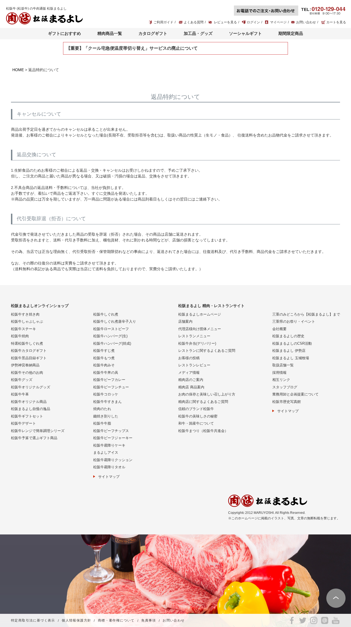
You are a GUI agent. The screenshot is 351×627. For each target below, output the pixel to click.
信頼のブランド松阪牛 (196, 409)
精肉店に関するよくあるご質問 (203, 402)
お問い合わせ (306, 22)
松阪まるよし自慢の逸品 (30, 409)
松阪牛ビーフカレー (109, 380)
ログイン (253, 22)
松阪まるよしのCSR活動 (292, 343)
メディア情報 (189, 372)
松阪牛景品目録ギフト (29, 358)
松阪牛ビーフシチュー (111, 387)
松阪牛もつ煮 (104, 358)
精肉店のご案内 (190, 380)
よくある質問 (193, 22)
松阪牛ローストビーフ (111, 329)
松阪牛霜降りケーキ (109, 445)
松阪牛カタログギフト (29, 351)
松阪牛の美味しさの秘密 (197, 416)
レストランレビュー (194, 365)
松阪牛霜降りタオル (109, 467)
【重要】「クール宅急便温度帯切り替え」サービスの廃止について (132, 48)
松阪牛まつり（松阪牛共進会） (203, 431)
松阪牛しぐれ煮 (105, 314)
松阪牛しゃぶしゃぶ (27, 321)
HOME (18, 70)
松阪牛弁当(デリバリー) (197, 343)
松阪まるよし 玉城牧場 (290, 358)
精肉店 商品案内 (191, 387)
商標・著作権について (116, 621)
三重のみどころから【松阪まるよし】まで (306, 314)
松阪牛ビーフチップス (111, 431)
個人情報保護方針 (76, 621)
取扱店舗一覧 (283, 365)
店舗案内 (185, 321)
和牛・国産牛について (196, 423)
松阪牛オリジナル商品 (29, 402)
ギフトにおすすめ (64, 33)
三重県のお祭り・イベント (293, 321)
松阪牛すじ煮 (104, 351)
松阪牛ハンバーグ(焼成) (112, 343)
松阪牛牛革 (20, 394)
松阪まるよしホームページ (199, 314)
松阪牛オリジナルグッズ (30, 387)
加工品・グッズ (198, 33)
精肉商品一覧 (109, 33)
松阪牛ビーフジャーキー (112, 438)
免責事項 (148, 621)
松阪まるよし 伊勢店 (288, 351)
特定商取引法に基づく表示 (33, 621)
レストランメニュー (194, 336)
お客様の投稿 (189, 358)
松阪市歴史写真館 (286, 402)
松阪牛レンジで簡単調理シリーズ (37, 431)
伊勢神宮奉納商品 (25, 365)
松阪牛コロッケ (105, 394)
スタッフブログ (284, 387)
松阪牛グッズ (21, 380)
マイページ (278, 22)
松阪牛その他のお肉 (27, 372)
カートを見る (336, 22)
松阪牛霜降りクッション (112, 460)
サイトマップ (109, 477)
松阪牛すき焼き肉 (25, 314)
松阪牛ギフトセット (27, 416)
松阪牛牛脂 (102, 423)
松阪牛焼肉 (20, 336)
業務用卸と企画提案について (295, 394)
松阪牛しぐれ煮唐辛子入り (114, 321)
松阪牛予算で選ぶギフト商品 (34, 438)
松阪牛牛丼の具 (105, 372)
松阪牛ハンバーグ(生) (110, 336)
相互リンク (281, 380)
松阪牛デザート (23, 423)
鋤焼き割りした (105, 416)
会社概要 (279, 329)
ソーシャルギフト (245, 33)
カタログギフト (152, 33)
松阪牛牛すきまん (107, 402)
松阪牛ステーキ (23, 329)
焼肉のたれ (102, 409)
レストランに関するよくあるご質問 (206, 351)
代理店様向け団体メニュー (199, 329)
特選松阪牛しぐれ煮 (27, 343)
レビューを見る (225, 22)
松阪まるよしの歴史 (288, 336)
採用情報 (279, 372)
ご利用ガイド (163, 22)
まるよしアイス (105, 452)
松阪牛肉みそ (104, 365)
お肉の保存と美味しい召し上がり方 (206, 394)
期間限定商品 (290, 33)
